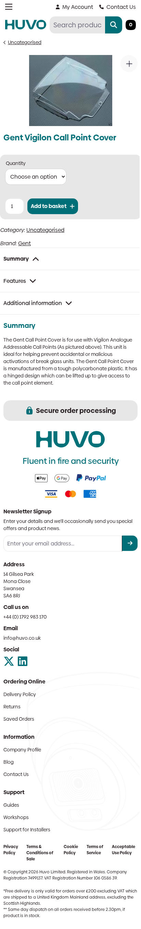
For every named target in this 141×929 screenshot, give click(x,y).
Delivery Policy (19, 694)
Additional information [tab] (32, 303)
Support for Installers (26, 829)
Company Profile (22, 749)
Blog (8, 762)
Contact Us (121, 7)
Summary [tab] (16, 259)
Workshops (16, 817)
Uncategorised (24, 42)
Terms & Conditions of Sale (39, 853)
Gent (24, 243)
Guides (11, 805)
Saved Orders (18, 719)
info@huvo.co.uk (22, 638)
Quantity (16, 163)
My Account (77, 7)
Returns (12, 706)
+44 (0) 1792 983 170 (25, 616)
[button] (129, 63)
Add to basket (48, 206)
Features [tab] (14, 281)
